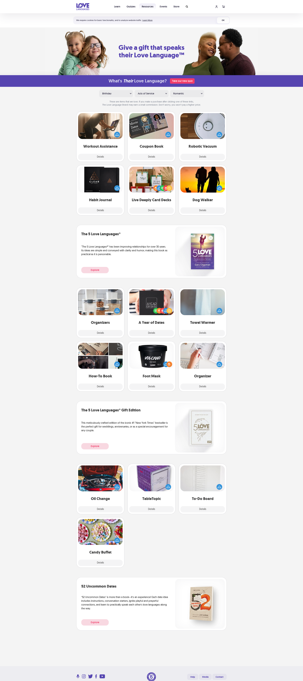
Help (192, 676)
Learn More (147, 20)
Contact (219, 676)
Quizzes (131, 6)
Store (176, 6)
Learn (117, 6)
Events (163, 6)
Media (205, 676)
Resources (147, 6)
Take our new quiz (182, 81)
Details (100, 157)
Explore (95, 270)
